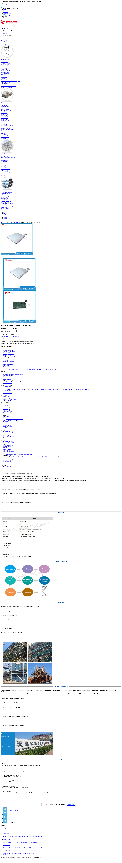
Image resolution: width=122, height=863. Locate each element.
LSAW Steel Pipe (7, 449)
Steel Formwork (7, 379)
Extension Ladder (17, 389)
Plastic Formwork (7, 376)
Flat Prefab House (19, 419)
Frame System (17, 359)
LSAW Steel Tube (49, 456)
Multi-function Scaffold (39, 359)
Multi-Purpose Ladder (26, 389)
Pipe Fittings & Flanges (8, 451)
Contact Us (5, 219)
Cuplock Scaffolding (8, 355)
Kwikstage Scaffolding (16, 222)
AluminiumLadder (7, 850)
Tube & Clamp (30, 359)
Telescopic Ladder (36, 389)
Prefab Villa (6, 416)
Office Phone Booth (7, 466)
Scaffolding (7, 222)
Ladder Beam (6, 365)
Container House (7, 421)
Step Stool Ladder (79, 389)
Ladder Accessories (55, 389)
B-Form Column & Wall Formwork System (13, 374)
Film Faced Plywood (8, 375)
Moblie (5, 10)
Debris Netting (6, 396)
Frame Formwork (7, 378)
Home (4, 212)
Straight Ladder (9, 389)
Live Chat (7, 15)
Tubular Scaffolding (27, 836)
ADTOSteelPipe (6, 845)
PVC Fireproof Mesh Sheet (9, 399)
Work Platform (63, 389)
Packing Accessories (7, 462)
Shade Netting (6, 398)
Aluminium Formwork (8, 372)
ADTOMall (9, 818)
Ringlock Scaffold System (33, 369)
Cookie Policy (6, 854)
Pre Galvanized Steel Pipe (9, 442)
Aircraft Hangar (6, 422)
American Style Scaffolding (9, 356)
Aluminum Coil (6, 391)
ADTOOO (5, 12)
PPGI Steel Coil (7, 434)
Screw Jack (57, 369)
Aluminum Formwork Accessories (14, 381)
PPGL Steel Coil (7, 435)
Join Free (5, 38)
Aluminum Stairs (70, 389)
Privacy (19, 830)
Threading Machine (7, 411)
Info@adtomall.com (15, 336)
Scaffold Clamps (14, 369)
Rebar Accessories (7, 412)
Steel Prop (8, 369)
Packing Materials (7, 461)
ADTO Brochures (7, 216)
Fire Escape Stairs (7, 424)
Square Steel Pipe (22, 456)
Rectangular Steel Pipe (31, 456)
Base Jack (41, 369)
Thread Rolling (6, 410)
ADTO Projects (6, 217)
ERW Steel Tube (40, 456)
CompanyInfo (6, 828)
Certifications (6, 214)
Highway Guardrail (7, 425)
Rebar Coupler (6, 409)
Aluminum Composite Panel (9, 404)
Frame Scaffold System (49, 369)
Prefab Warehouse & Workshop (10, 420)
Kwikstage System (23, 369)
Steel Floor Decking (7, 426)
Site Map (15, 830)
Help (4, 9)
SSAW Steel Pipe (7, 450)
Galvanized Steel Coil (8, 431)
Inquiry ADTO (5, 336)
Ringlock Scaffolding (8, 350)
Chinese (5, 17)
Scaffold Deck (23, 359)
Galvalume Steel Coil (8, 432)
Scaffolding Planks (7, 360)
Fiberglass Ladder (87, 389)
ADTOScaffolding (7, 833)
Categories (4, 41)
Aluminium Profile (7, 393)
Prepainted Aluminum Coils (9, 437)
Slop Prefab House (10, 419)
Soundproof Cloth (7, 400)
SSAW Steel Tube (57, 456)
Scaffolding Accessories (8, 366)
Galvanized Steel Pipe (8, 441)
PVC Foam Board (7, 383)
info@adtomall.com (11, 814)
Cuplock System (10, 359)
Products (5, 213)
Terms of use (24, 830)
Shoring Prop (6, 362)
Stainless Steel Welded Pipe (12, 454)
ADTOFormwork (6, 839)
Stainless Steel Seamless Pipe (25, 454)
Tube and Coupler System (9, 351)
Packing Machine (7, 460)
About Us (5, 830)
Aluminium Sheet (7, 390)
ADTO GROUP (7, 13)
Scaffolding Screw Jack (8, 361)
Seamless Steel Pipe (7, 446)
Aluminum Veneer (7, 405)
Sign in (5, 28)
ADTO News (6, 218)
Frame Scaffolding (7, 352)
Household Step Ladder (45, 389)
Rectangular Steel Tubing (9, 445)
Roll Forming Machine (8, 436)
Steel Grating (6, 427)
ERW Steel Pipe (7, 447)
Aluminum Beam (7, 386)
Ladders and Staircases (8, 364)
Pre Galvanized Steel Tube (12, 456)
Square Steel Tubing (7, 444)
